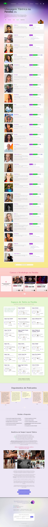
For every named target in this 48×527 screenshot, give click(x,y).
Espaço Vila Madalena (22, 318)
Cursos (26, 3)
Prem (11, 359)
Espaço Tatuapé (35, 343)
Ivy (38, 347)
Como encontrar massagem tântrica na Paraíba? (13, 418)
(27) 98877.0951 (16, 505)
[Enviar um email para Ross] (38, 174)
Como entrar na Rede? (28, 510)
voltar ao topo (24, 523)
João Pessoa (32, 37)
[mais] (23, 37)
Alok (11, 348)
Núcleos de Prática (16, 510)
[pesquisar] (40, 4)
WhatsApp (28, 314)
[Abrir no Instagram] (40, 55)
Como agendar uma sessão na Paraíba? (31, 425)
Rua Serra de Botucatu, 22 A (37, 346)
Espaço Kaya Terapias (8, 318)
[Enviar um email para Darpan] (38, 184)
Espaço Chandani (21, 308)
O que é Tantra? (22, 510)
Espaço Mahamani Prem (36, 318)
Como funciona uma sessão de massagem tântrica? (14, 423)
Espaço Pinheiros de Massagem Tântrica (36, 331)
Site (37, 313)
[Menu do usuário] (43, 4)
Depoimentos (23, 19)
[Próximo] (24, 294)
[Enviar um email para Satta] (38, 55)
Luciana (25, 347)
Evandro (25, 323)
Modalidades (13, 3)
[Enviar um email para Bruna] (38, 94)
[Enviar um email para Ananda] (38, 124)
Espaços (31, 3)
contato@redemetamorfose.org (18, 506)
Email (20, 314)
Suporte (28, 518)
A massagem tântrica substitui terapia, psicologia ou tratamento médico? (32, 424)
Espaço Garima (21, 343)
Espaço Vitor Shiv (7, 330)
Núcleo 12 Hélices (35, 365)
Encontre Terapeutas (16, 509)
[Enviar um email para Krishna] (38, 104)
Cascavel (34, 321)
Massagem (15, 477)
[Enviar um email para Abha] (38, 114)
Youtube (28, 359)
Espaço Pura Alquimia (36, 354)
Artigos (36, 3)
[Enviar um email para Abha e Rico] (38, 65)
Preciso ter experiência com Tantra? (30, 418)
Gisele (39, 358)
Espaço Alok (6, 343)
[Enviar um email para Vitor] (38, 224)
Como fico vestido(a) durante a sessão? (31, 421)
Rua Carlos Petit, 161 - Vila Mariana (24, 346)
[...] (24, 136)
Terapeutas (20, 3)
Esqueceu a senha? (19, 518)
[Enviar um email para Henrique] (38, 84)
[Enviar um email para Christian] (38, 154)
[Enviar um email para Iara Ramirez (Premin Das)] (38, 194)
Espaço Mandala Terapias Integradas (23, 331)
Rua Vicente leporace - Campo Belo (24, 357)
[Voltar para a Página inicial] (5, 3)
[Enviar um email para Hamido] (38, 144)
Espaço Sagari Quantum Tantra (23, 366)
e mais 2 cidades (32, 28)
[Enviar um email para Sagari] (38, 75)
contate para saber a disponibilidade (35, 47)
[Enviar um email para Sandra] (38, 214)
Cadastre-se (24, 518)
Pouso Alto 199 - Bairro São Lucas (10, 321)
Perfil (31, 25)
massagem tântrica (23, 15)
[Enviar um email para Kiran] (38, 134)
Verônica (39, 335)
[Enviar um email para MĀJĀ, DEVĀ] (38, 204)
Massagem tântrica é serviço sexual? (12, 421)
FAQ (5, 19)
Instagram (23, 314)
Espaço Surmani (35, 308)
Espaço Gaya (6, 354)
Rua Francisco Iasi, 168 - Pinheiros (38, 334)
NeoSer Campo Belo (22, 354)
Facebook (24, 373)
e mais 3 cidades (32, 39)
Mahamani (39, 322)
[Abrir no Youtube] (41, 55)
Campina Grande (33, 38)
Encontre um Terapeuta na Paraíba (24, 490)
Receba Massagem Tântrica (25, 509)
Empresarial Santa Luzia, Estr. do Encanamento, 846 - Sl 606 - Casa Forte (24, 335)
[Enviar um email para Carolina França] (33, 164)
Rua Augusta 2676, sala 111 (37, 357)
